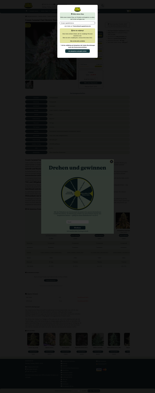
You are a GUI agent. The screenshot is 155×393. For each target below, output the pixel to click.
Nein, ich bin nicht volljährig (77, 41)
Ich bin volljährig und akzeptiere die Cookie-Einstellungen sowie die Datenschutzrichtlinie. (78, 46)
